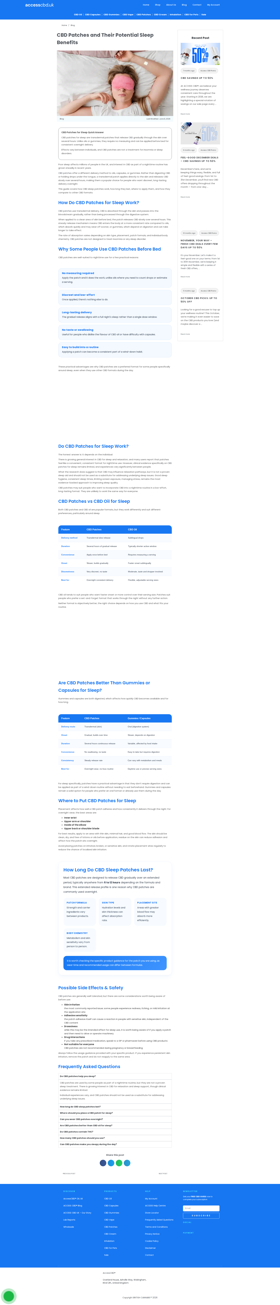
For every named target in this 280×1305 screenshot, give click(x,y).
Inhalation (175, 14)
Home (146, 4)
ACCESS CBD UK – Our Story (77, 1212)
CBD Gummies (111, 14)
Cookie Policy (152, 1241)
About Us (171, 4)
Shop (157, 4)
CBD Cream (160, 14)
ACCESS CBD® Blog (72, 1205)
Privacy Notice (152, 1233)
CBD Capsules (92, 14)
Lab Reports (69, 1219)
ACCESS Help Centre (155, 1205)
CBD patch (96, 809)
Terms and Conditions (156, 1226)
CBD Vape (128, 14)
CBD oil (87, 509)
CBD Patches (143, 14)
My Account (213, 4)
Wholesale (68, 1226)
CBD (131, 137)
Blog (184, 4)
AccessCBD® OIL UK (73, 1198)
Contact (196, 4)
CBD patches (65, 173)
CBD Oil (78, 14)
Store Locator (152, 1212)
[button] (103, 1163)
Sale (203, 14)
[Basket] (252, 5)
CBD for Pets (191, 14)
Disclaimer (150, 1248)
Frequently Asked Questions (159, 1219)
